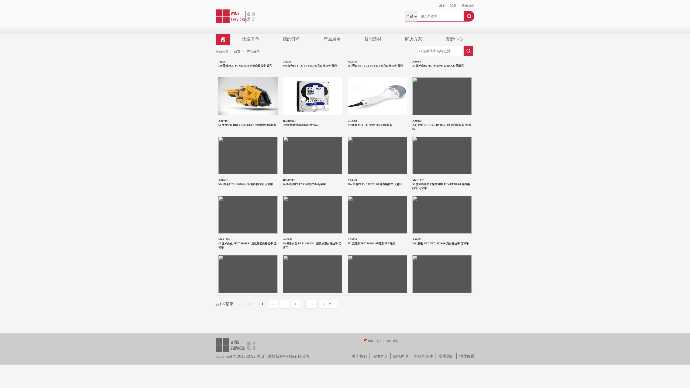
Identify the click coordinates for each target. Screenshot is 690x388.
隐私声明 (400, 356)
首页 (237, 52)
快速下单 (250, 39)
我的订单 (291, 39)
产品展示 (332, 39)
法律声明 (380, 356)
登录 (453, 5)
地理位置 (466, 356)
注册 (442, 5)
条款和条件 (423, 356)
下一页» (327, 304)
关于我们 (359, 356)
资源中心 (454, 39)
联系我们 (467, 5)
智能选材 (372, 39)
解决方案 (413, 39)
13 (311, 304)
